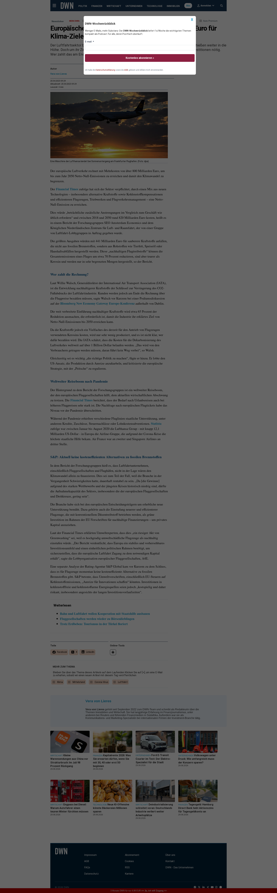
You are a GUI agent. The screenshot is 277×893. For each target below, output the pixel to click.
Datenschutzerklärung (105, 70)
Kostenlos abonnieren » (140, 57)
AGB (126, 70)
